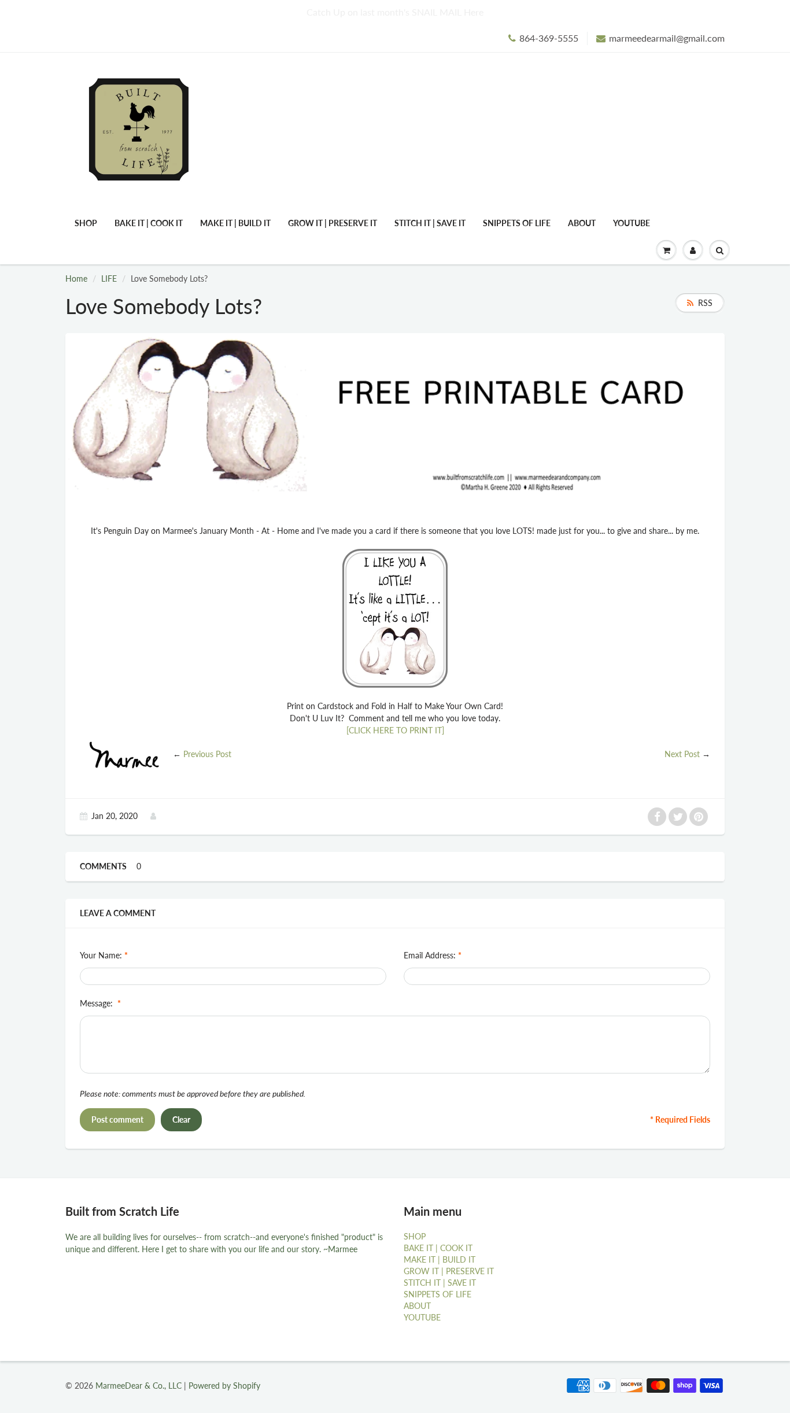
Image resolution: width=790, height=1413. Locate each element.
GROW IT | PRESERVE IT (332, 223)
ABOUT (582, 223)
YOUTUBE (631, 223)
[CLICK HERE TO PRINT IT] (395, 730)
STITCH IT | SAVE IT (430, 223)
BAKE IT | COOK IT (149, 223)
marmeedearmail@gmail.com (667, 37)
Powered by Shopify (224, 1385)
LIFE (109, 278)
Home (76, 278)
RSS (705, 303)
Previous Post (207, 754)
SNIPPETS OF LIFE (517, 223)
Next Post (682, 754)
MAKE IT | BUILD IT (235, 223)
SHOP (86, 223)
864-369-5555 (548, 37)
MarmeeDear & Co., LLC (138, 1385)
